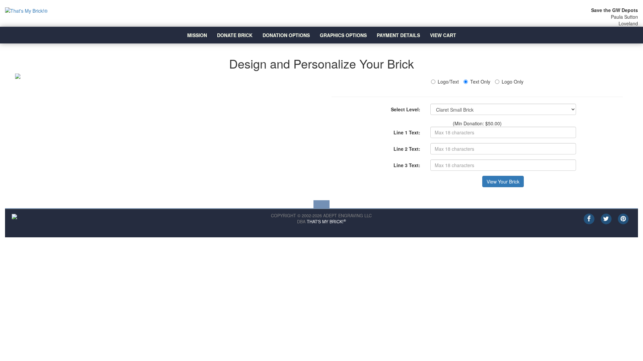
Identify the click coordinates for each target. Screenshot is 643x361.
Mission (197, 35)
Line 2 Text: (407, 148)
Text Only (480, 81)
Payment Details (398, 35)
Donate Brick (235, 35)
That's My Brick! (326, 222)
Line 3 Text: (407, 165)
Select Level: (405, 109)
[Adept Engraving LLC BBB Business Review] (14, 216)
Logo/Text (448, 81)
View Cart (443, 35)
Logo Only (512, 81)
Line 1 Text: (407, 132)
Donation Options (286, 35)
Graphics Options (343, 35)
